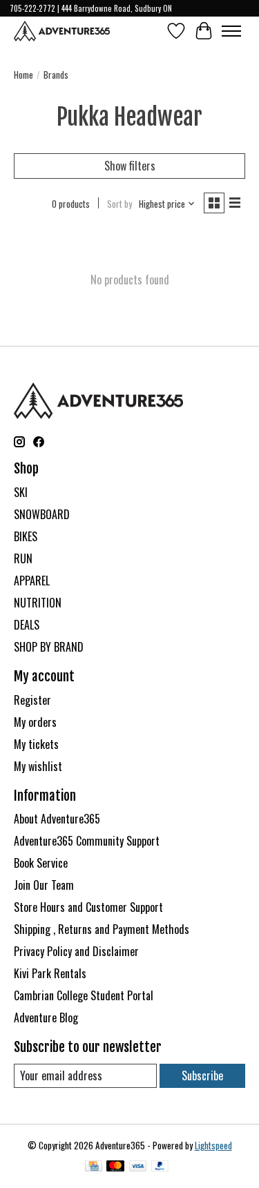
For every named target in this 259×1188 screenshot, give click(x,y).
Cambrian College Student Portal (83, 995)
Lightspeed (213, 1145)
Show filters (129, 165)
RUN (23, 558)
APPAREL (32, 580)
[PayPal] (160, 1167)
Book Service (41, 863)
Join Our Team (44, 885)
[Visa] (138, 1167)
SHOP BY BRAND (49, 647)
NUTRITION (37, 602)
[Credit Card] (93, 1167)
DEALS (26, 624)
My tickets (36, 744)
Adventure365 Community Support (87, 840)
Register (32, 700)
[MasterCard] (115, 1167)
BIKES (25, 536)
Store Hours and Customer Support (88, 907)
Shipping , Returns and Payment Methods (101, 929)
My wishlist (38, 766)
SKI (21, 492)
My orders (35, 722)
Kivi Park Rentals (50, 973)
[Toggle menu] (231, 31)
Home (23, 74)
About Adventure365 (57, 818)
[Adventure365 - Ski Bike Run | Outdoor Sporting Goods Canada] (62, 31)
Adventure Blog (46, 1017)
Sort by (119, 204)
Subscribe (202, 1075)
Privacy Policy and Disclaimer (76, 951)
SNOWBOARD (42, 514)
